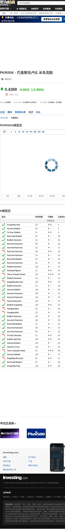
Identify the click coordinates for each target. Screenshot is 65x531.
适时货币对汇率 (46, 13)
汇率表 (58, 13)
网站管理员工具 (9, 470)
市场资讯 (59, 9)
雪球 (22, 497)
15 (19, 132)
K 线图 (4, 132)
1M (43, 132)
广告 (30, 461)
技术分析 (4, 118)
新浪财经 (39, 497)
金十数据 (57, 497)
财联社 (15, 497)
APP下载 (7, 461)
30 (23, 132)
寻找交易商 (7, 423)
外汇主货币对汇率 (28, 13)
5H (31, 132)
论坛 (38, 112)
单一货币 (14, 13)
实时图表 (47, 9)
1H (27, 132)
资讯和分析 (20, 112)
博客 (5, 457)
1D (35, 132)
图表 (10, 112)
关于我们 (32, 457)
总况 (2, 112)
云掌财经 (30, 497)
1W (39, 132)
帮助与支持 (33, 465)
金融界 (48, 497)
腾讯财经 (6, 497)
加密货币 (35, 9)
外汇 (4, 13)
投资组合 (23, 9)
